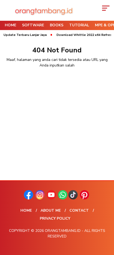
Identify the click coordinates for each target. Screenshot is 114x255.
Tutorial (79, 25)
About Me (51, 210)
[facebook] (29, 198)
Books (56, 25)
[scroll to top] (106, 224)
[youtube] (52, 198)
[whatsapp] (62, 198)
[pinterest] (85, 198)
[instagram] (40, 198)
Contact (79, 210)
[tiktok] (73, 198)
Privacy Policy (55, 218)
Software (33, 25)
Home (10, 25)
